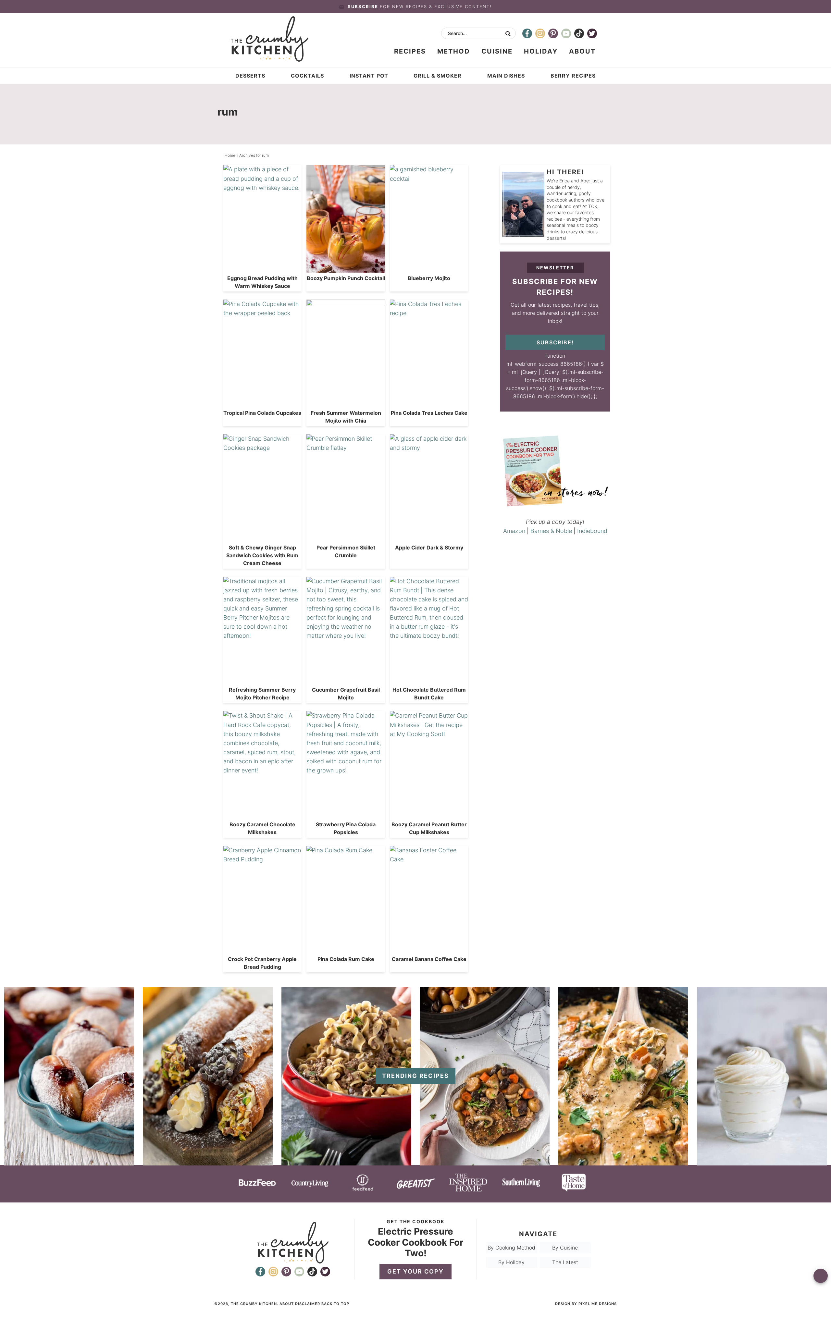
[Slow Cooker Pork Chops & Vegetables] (485, 1162)
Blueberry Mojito (429, 278)
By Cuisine (565, 1247)
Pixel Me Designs (597, 1303)
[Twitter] (592, 33)
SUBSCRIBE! (555, 342)
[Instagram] (540, 33)
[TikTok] (579, 33)
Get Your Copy (415, 1271)
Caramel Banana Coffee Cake (429, 959)
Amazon (514, 530)
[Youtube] (566, 33)
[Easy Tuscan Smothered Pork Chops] (623, 1162)
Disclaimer (307, 1303)
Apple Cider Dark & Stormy (429, 547)
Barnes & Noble (551, 530)
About (286, 1303)
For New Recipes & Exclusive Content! (420, 6)
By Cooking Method (511, 1247)
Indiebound (592, 530)
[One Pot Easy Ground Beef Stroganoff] (346, 1162)
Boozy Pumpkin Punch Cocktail (346, 278)
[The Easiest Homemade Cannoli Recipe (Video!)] (208, 1162)
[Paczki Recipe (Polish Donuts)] (69, 1162)
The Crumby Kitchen (277, 39)
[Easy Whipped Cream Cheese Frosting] (762, 1162)
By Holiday (511, 1262)
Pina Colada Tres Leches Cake (429, 413)
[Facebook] (527, 33)
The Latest (565, 1262)
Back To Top (335, 1303)
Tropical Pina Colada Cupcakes (262, 413)
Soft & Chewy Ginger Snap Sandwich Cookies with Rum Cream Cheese (262, 555)
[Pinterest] (553, 33)
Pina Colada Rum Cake (345, 959)
